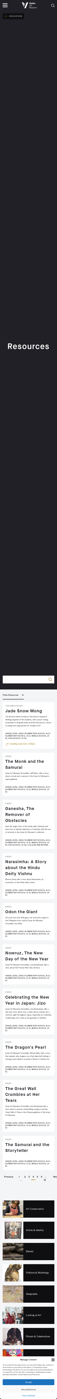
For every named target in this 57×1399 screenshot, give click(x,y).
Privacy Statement (28, 1395)
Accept (28, 1382)
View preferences (28, 1389)
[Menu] (5, 5)
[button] (53, 1359)
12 (45, 1180)
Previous (8, 1177)
